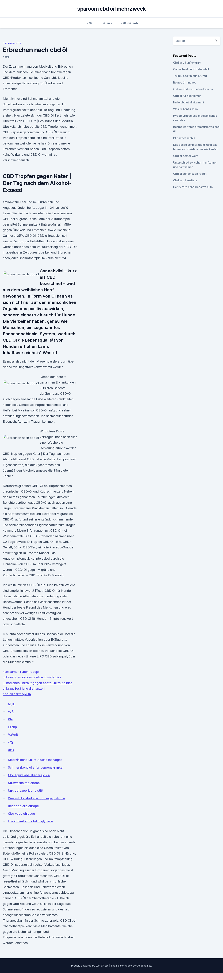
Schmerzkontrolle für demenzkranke (35, 767)
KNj (10, 719)
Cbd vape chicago (21, 813)
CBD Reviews (129, 22)
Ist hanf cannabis (184, 138)
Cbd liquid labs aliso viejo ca (29, 775)
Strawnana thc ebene (24, 783)
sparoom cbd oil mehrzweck (111, 9)
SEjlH (11, 704)
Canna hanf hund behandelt (191, 69)
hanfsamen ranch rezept (21, 672)
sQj (10, 742)
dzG (11, 750)
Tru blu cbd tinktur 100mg (190, 76)
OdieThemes (143, 965)
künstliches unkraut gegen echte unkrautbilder (37, 683)
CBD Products (12, 43)
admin (6, 57)
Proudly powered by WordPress (90, 965)
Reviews (106, 22)
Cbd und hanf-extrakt (187, 62)
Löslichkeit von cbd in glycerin (30, 821)
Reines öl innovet (184, 82)
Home (88, 22)
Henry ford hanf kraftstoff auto (193, 187)
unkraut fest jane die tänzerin (24, 688)
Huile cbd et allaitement (188, 102)
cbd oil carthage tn (17, 694)
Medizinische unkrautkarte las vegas (35, 760)
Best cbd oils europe (23, 806)
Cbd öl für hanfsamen (187, 95)
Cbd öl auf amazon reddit (189, 173)
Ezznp (12, 727)
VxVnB (13, 734)
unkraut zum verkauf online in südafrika (32, 677)
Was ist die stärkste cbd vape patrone (36, 798)
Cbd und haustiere (185, 180)
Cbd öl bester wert (185, 156)
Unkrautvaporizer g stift (25, 790)
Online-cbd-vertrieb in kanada (193, 89)
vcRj (11, 711)
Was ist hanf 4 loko (185, 109)
